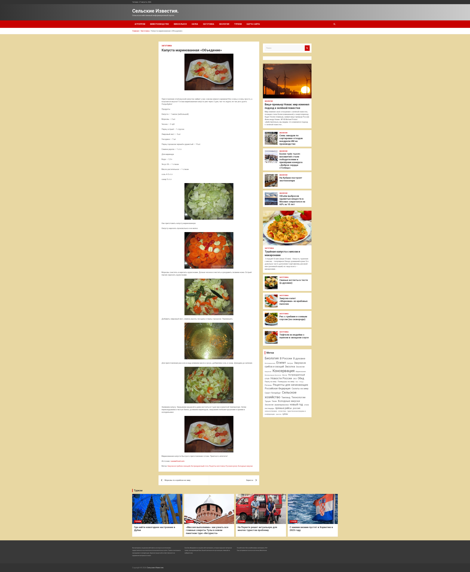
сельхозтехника (271, 411)
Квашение (268, 371)
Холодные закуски (245, 466)
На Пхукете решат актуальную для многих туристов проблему (257, 529)
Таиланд (285, 397)
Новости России (281, 378)
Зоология (300, 367)
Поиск (307, 48)
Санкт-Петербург (273, 393)
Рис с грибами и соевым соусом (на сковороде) (293, 318)
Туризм (238, 24)
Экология (224, 24)
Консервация (283, 371)
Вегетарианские (270, 363)
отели (306, 405)
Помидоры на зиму (286, 381)
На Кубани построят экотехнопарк (290, 179)
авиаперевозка (282, 405)
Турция (268, 401)
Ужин (274, 401)
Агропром (140, 24)
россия (296, 408)
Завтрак (290, 363)
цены (285, 414)
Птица (301, 382)
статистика (282, 411)
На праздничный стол (199, 466)
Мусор (284, 375)
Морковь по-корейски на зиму (177, 480)
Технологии (298, 397)
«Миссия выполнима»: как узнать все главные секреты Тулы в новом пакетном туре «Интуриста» (207, 530)
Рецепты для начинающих (290, 384)
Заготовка (208, 24)
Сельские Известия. (155, 11)
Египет (281, 362)
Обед (301, 378)
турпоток (278, 414)
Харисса (249, 480)
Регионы (268, 385)
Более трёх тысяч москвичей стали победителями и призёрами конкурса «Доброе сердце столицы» (290, 160)
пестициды (269, 408)
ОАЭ (295, 379)
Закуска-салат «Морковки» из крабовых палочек (293, 301)
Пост (296, 382)
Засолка (290, 366)
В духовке (299, 358)
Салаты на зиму (300, 388)
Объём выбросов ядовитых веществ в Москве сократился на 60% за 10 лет (292, 200)
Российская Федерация (278, 388)
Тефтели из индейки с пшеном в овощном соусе (294, 336)
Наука (195, 24)
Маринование (301, 371)
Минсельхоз (180, 24)
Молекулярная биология (273, 375)
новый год (296, 404)
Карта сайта (253, 24)
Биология (272, 358)
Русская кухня (231, 466)
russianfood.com (177, 461)
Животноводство (159, 24)
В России (286, 358)
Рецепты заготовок (217, 466)
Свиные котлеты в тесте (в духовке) (293, 281)
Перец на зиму (270, 382)
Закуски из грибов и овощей (178, 466)
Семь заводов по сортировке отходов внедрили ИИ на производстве (291, 139)
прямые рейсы (283, 408)
